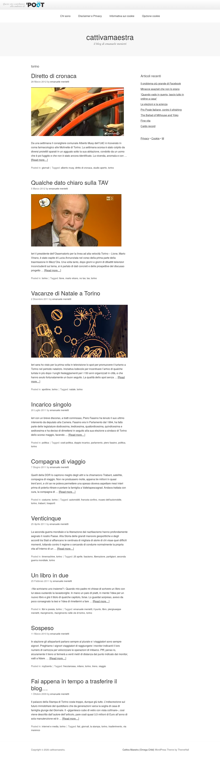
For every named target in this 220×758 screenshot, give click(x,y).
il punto (97, 609)
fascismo (88, 556)
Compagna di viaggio (58, 461)
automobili (74, 499)
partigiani (111, 556)
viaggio (102, 666)
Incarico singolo (51, 404)
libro (104, 609)
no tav (82, 278)
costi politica (67, 442)
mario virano (71, 278)
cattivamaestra (110, 36)
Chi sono (65, 16)
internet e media (50, 726)
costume (46, 499)
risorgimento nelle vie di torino (69, 612)
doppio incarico (82, 442)
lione (61, 278)
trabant (41, 503)
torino (111, 167)
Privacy (145, 138)
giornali (45, 167)
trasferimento (115, 726)
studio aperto (100, 167)
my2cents (47, 666)
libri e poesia (48, 609)
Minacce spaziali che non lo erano (160, 89)
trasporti (51, 503)
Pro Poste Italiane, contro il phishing (161, 109)
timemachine (48, 556)
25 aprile (78, 556)
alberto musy (67, 167)
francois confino (89, 499)
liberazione (99, 556)
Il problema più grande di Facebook (161, 83)
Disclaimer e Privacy (90, 16)
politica (45, 442)
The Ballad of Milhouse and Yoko (159, 115)
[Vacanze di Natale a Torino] (79, 360)
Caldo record (148, 126)
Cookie (155, 138)
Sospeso (42, 627)
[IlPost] (35, 5)
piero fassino (110, 442)
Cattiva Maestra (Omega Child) (138, 749)
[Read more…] (39, 160)
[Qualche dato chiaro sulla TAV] (76, 249)
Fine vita (145, 120)
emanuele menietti (82, 609)
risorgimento (46, 612)
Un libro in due (49, 575)
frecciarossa (69, 666)
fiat (78, 726)
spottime (46, 389)
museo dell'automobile (109, 499)
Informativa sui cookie (122, 16)
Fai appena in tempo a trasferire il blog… (74, 684)
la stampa (95, 726)
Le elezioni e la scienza (154, 104)
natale (72, 389)
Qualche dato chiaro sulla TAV (69, 182)
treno (94, 666)
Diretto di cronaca (54, 75)
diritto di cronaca (83, 167)
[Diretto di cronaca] (77, 139)
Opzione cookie (151, 16)
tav (88, 278)
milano (80, 666)
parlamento (97, 442)
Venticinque (46, 518)
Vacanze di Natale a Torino (65, 293)
